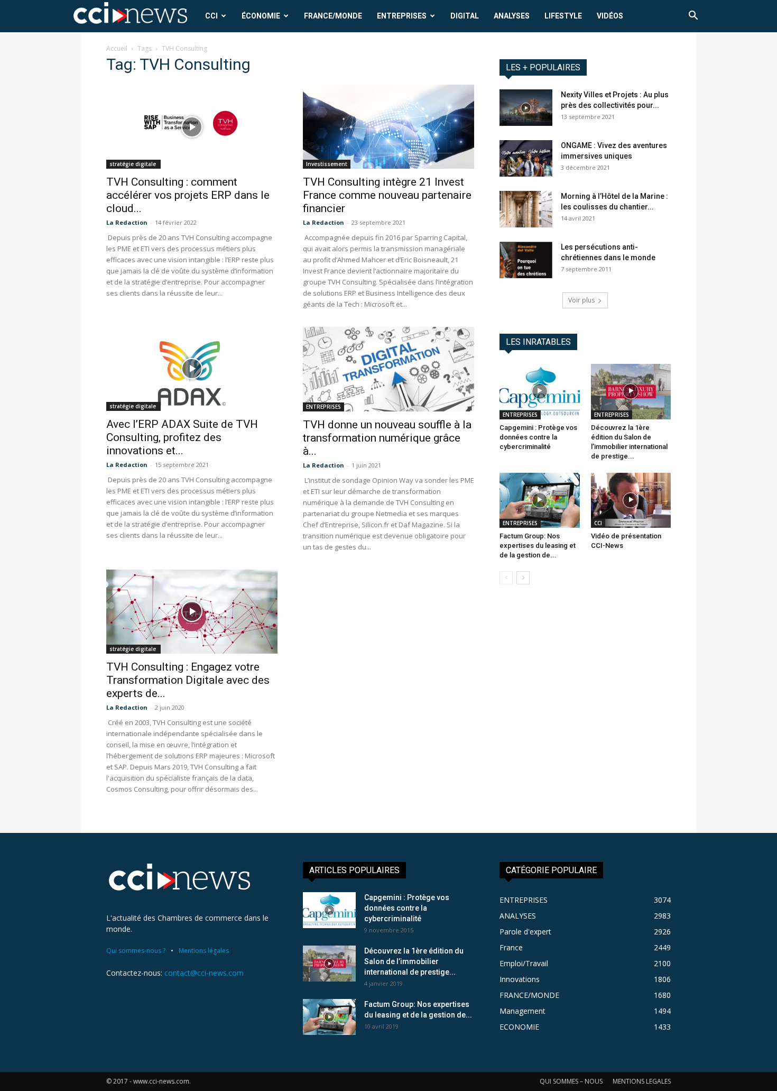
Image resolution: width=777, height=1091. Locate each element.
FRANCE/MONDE (333, 16)
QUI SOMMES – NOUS (571, 1081)
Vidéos (610, 16)
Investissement (326, 164)
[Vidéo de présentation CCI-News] (631, 500)
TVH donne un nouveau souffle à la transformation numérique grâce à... (387, 437)
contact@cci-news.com (204, 973)
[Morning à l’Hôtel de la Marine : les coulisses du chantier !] (526, 209)
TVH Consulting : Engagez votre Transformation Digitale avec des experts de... (188, 680)
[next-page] (523, 577)
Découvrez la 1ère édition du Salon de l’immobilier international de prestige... (414, 961)
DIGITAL (464, 16)
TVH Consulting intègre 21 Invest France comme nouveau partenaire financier (387, 195)
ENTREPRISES (402, 16)
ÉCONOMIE (261, 16)
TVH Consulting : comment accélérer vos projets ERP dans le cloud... (188, 195)
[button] (693, 17)
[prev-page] (506, 577)
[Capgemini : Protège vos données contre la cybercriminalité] (540, 391)
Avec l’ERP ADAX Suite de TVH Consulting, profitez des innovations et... (182, 437)
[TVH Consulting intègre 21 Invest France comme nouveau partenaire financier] (388, 127)
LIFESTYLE (563, 16)
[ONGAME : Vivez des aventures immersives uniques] (526, 158)
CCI (211, 16)
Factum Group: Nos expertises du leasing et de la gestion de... (538, 545)
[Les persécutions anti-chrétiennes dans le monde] (526, 260)
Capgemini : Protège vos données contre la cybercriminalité (538, 437)
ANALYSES (512, 16)
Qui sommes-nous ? (135, 950)
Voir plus (581, 300)
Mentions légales (204, 950)
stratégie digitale (133, 164)
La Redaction (126, 222)
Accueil (116, 48)
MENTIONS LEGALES (642, 1081)
